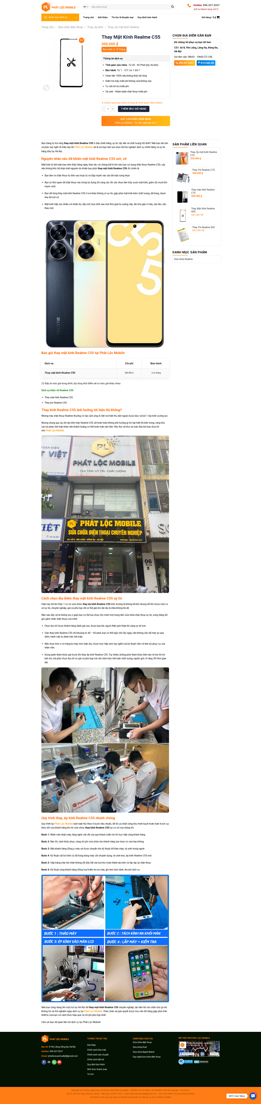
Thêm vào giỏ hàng (133, 108)
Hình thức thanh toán (97, 1069)
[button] (253, 1096)
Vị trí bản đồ (207, 62)
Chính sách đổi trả (95, 1059)
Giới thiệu (91, 1045)
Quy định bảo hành (96, 1064)
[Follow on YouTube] (59, 1062)
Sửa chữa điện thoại (70, 27)
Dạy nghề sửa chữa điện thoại (147, 1057)
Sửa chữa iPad (140, 1047)
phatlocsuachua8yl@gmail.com (63, 1056)
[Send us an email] (49, 1062)
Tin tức (90, 1074)
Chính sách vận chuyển (98, 1054)
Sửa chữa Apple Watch (144, 1052)
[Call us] (54, 1062)
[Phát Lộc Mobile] (59, 7)
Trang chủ (47, 27)
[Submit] (172, 6)
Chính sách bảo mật (96, 1050)
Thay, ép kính (95, 27)
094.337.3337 (211, 5)
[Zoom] (46, 88)
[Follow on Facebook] (44, 1062)
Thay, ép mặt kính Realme (123, 27)
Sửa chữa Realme (183, 259)
